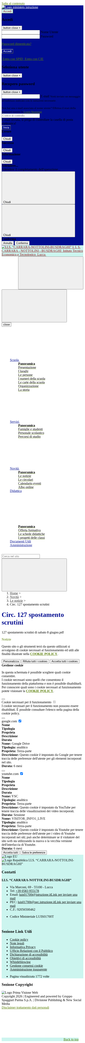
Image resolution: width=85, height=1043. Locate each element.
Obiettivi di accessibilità (25, 958)
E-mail (45, 96)
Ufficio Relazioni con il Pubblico (31, 950)
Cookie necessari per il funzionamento (27, 702)
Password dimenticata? (16, 44)
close (6, 324)
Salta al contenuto (13, 3)
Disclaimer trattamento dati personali (25, 1007)
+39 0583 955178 (27, 891)
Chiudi (7, 138)
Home (14, 593)
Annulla (7, 243)
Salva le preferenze (33, 852)
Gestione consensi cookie (26, 965)
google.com (10, 721)
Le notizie (16, 600)
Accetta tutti (65, 661)
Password (47, 36)
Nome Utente (49, 32)
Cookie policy (19, 939)
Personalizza (11, 661)
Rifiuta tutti (35, 661)
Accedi (7, 11)
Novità (14, 597)
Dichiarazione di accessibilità (29, 954)
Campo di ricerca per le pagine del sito (27, 552)
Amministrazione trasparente (28, 969)
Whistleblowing (20, 962)
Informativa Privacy (23, 947)
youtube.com (10, 774)
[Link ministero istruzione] (20, 7)
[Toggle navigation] (34, 305)
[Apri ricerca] (50, 272)
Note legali (17, 943)
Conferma (22, 243)
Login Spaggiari (33, 111)
